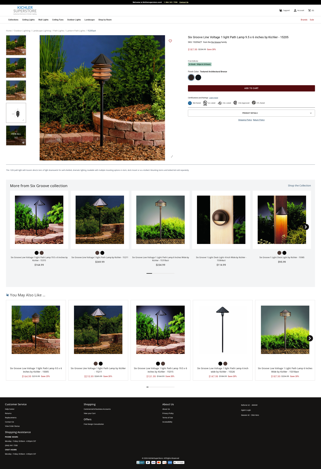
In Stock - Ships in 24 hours (200, 64)
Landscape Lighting (42, 30)
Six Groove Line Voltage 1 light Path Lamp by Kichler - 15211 (99, 257)
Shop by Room (105, 20)
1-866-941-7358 (171, 2)
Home (9, 30)
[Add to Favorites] (170, 40)
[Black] (37, 253)
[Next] (306, 227)
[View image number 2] (16, 68)
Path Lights (58, 30)
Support (286, 10)
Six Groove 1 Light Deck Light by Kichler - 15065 (281, 257)
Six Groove (216, 42)
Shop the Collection (299, 185)
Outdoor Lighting (22, 30)
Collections (13, 20)
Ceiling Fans (57, 20)
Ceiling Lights (28, 20)
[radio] (191, 77)
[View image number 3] (16, 90)
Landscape (90, 20)
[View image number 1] (16, 45)
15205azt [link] (91, 30)
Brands (304, 20)
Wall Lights (43, 20)
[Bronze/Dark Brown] (42, 253)
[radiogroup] (251, 77)
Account (300, 10)
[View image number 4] (16, 113)
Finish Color (193, 71)
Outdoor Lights (74, 20)
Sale (312, 20)
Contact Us (183, 2)
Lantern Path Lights (75, 30)
